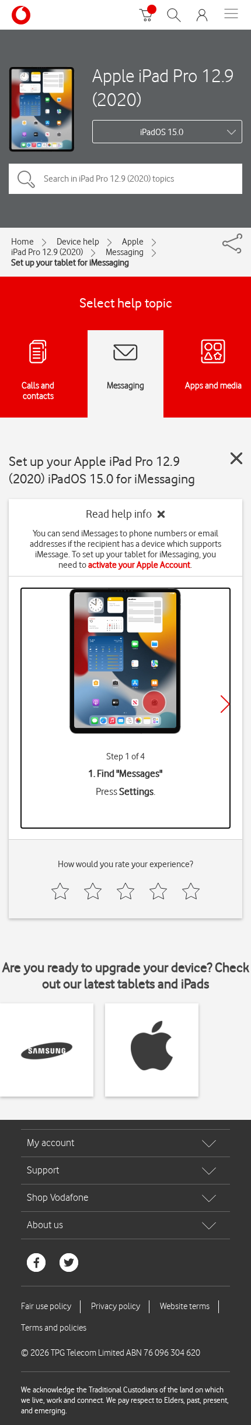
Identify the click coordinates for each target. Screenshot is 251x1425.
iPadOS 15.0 (161, 132)
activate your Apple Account (139, 565)
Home (22, 241)
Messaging (125, 252)
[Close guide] (236, 458)
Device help (78, 241)
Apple (133, 241)
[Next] (225, 704)
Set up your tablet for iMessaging (70, 262)
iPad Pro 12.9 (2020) (47, 252)
